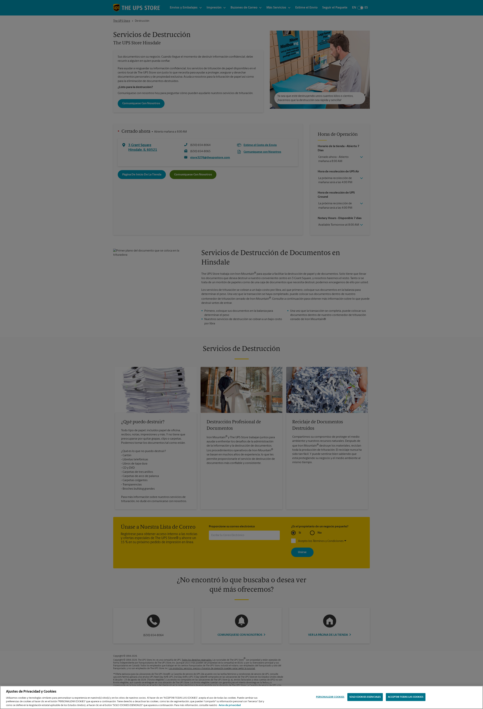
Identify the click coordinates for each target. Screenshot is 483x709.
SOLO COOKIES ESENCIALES (365, 697)
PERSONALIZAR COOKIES (330, 697)
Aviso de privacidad (230, 705)
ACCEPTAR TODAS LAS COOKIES (405, 697)
